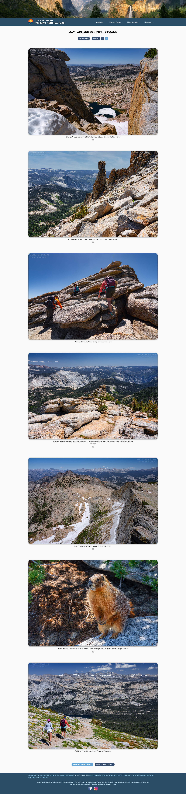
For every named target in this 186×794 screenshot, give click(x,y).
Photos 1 (96, 38)
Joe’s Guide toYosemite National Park (49, 21)
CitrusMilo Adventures (81, 775)
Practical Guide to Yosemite (139, 782)
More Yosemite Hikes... (104, 764)
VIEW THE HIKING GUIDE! (82, 764)
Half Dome (88, 782)
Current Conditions (76, 784)
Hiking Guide (84, 38)
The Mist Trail (79, 782)
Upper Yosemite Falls (100, 782)
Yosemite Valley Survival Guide (94, 784)
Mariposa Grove (123, 782)
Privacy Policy (111, 784)
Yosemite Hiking (68, 782)
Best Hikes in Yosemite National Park (49, 782)
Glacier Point (112, 782)
